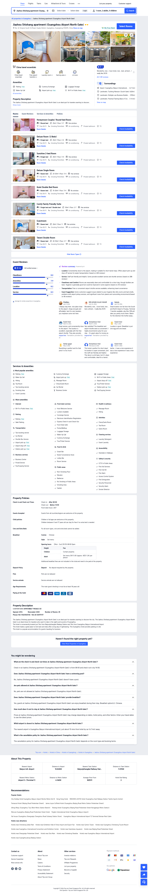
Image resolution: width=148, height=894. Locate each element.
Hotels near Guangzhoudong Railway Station (26, 838)
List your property (70, 866)
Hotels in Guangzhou (85, 752)
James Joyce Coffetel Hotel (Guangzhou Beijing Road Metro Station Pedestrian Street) (75, 803)
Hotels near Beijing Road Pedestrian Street (98, 829)
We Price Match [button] (109, 28)
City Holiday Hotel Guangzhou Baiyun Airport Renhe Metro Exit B (33, 799)
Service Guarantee (17, 859)
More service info (17, 863)
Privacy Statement (44, 870)
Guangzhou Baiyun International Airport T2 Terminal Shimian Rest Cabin (87, 816)
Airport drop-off (102, 380)
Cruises (71, 4)
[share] (144, 874)
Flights (30, 4)
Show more (17, 105)
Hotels (45, 752)
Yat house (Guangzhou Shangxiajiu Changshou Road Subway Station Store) (36, 816)
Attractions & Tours (58, 4)
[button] (79, 4)
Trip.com (38, 752)
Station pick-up (102, 387)
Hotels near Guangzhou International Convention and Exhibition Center (35, 829)
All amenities (17, 93)
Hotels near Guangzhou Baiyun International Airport (97, 833)
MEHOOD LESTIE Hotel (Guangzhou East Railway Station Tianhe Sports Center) (96, 799)
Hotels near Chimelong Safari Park (22, 825)
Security (67, 873)
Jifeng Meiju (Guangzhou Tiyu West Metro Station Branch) (30, 808)
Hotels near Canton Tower (85, 825)
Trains (39, 4)
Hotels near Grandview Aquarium (71, 829)
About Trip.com (43, 855)
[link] (105, 3)
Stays (22, 4)
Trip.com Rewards (70, 859)
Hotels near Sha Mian (48, 833)
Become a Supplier (70, 870)
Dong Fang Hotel (62, 799)
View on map (101, 102)
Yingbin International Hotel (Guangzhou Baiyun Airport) (70, 812)
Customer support (17, 855)
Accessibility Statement (45, 873)
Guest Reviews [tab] (27, 114)
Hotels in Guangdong (69, 752)
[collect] (144, 867)
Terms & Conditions (44, 866)
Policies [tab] (60, 114)
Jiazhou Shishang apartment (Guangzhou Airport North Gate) (48, 24)
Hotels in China (55, 752)
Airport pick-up (61, 377)
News (39, 859)
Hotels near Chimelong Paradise (67, 833)
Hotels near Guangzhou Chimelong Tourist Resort (111, 825)
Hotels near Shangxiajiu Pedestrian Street (25, 833)
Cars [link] (46, 4)
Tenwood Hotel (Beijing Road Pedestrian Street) (27, 803)
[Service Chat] (144, 882)
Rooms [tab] (15, 114)
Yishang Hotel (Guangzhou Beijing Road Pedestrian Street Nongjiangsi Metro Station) (80, 808)
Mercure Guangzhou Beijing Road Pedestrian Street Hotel (30, 812)
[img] (36, 46)
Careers (40, 863)
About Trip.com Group (45, 877)
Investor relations (70, 855)
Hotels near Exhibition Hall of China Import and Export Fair (55, 825)
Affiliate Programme (71, 863)
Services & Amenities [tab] (45, 114)
